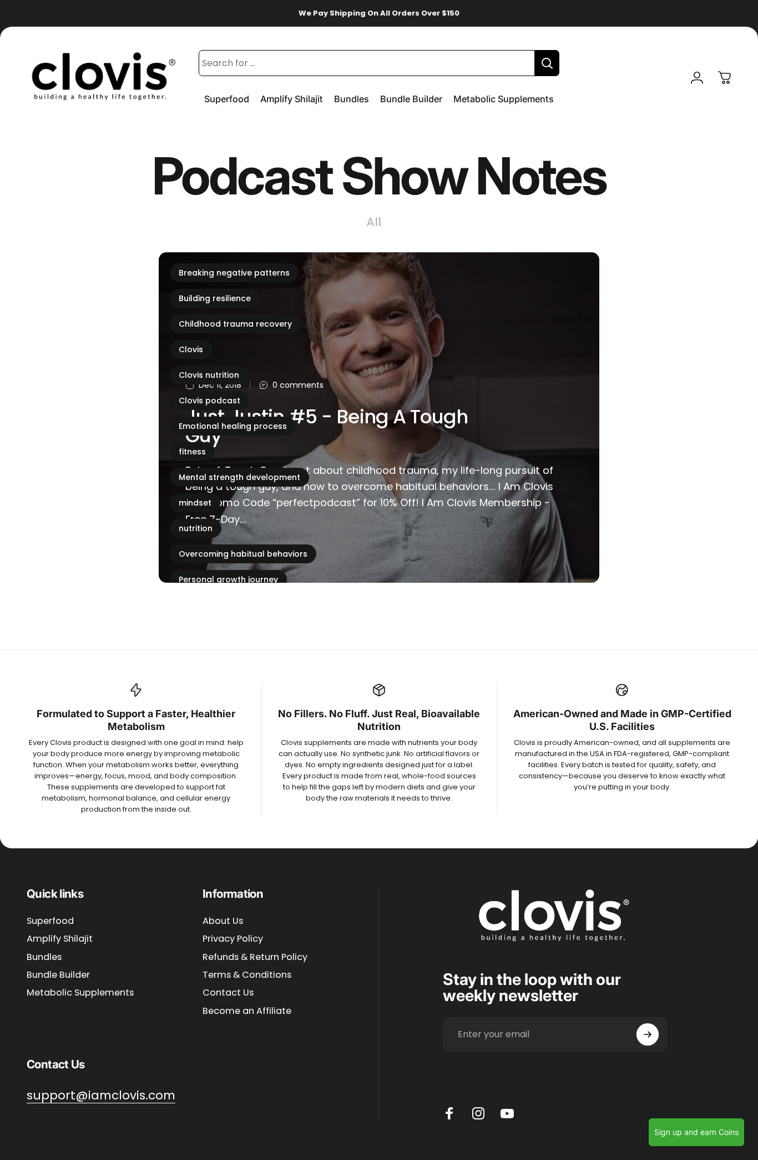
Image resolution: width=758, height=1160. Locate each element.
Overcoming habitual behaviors (243, 553)
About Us (223, 921)
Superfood (50, 921)
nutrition (196, 528)
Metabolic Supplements (80, 993)
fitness (192, 451)
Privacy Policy (233, 938)
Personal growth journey (228, 579)
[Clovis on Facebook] (449, 1113)
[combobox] (367, 63)
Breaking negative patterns (234, 272)
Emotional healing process (233, 426)
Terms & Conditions (247, 975)
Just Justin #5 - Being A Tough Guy (326, 426)
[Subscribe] (647, 1034)
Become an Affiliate (247, 1011)
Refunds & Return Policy (255, 957)
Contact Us (228, 993)
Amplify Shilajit (60, 938)
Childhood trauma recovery (235, 323)
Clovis (191, 349)
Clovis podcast (209, 400)
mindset (195, 502)
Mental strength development (239, 477)
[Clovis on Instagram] (478, 1113)
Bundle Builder (58, 975)
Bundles (44, 957)
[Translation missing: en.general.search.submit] (547, 63)
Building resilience (215, 298)
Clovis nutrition (209, 375)
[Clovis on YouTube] (507, 1113)
